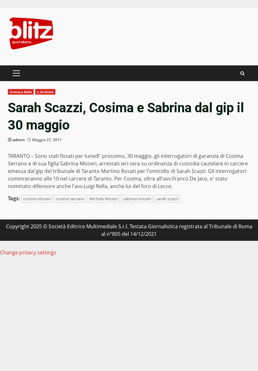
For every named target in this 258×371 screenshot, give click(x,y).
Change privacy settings (28, 252)
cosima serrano (70, 199)
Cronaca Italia (21, 92)
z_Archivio (45, 92)
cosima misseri (37, 199)
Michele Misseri (103, 199)
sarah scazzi (167, 199)
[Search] (242, 73)
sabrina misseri (137, 199)
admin (19, 139)
